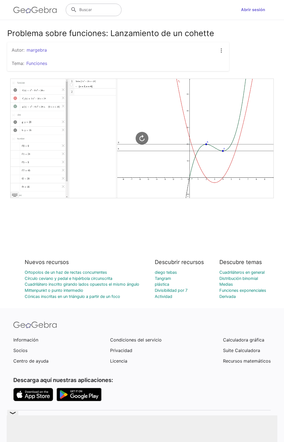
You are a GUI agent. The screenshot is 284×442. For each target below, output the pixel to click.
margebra (37, 50)
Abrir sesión (253, 9)
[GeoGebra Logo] (35, 10)
